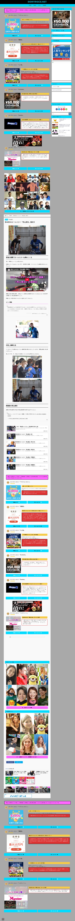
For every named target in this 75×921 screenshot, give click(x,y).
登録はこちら (14, 132)
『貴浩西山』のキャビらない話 (28, 211)
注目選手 (44, 5)
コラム (39, 5)
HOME (30, 5)
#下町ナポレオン (33, 414)
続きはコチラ (61, 135)
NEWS (35, 5)
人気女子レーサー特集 (28, 707)
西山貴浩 (11, 219)
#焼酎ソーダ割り (25, 414)
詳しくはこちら (38, 132)
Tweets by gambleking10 (57, 89)
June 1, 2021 (25, 418)
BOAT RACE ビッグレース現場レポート (39, 313)
